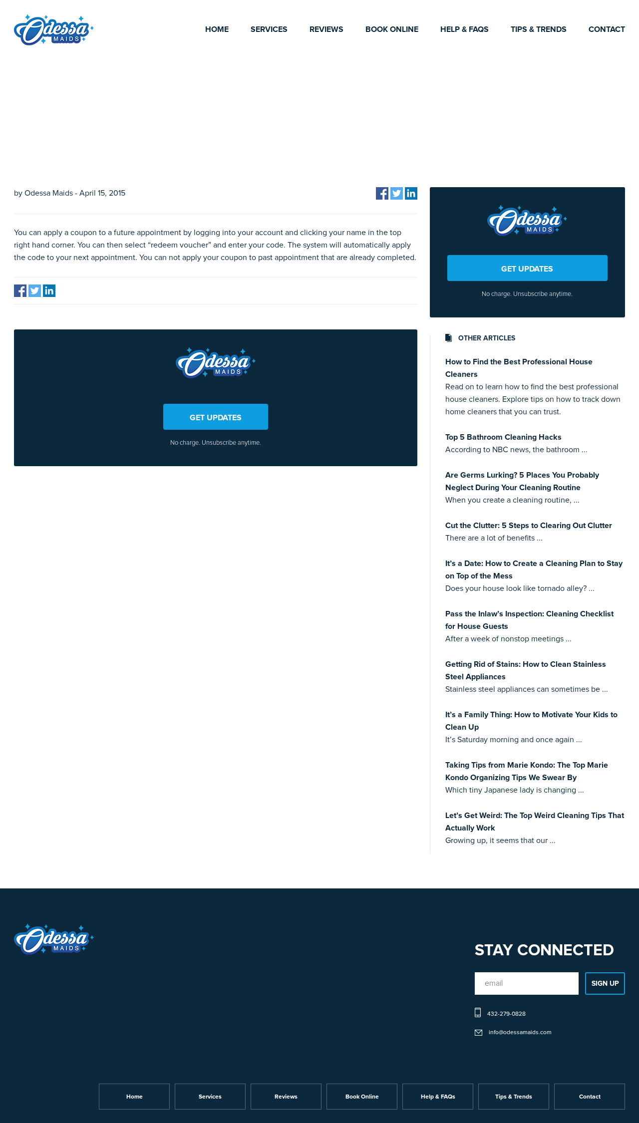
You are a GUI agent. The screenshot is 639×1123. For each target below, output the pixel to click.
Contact (607, 29)
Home (217, 29)
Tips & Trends (539, 29)
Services (269, 29)
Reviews (326, 29)
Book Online (391, 29)
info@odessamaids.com (520, 1033)
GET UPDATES (216, 418)
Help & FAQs (464, 29)
